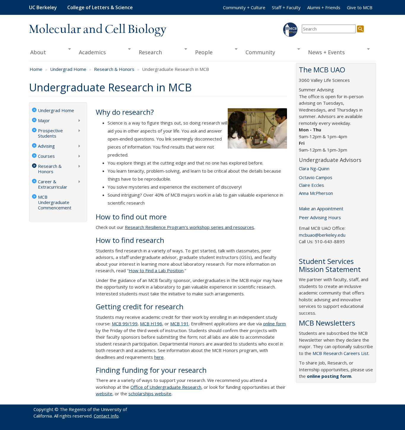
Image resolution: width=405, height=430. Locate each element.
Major (41, 121)
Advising (43, 146)
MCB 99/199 (125, 324)
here (159, 357)
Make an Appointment (321, 208)
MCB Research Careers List (340, 353)
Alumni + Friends (323, 7)
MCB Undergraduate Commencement (54, 202)
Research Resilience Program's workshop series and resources (189, 227)
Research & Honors (114, 69)
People (202, 52)
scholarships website (149, 393)
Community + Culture (244, 7)
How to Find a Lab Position (156, 270)
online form (274, 324)
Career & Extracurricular (49, 184)
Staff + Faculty (286, 7)
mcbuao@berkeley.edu (322, 235)
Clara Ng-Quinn (314, 168)
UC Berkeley (43, 7)
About (37, 52)
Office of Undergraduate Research (165, 387)
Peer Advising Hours (320, 217)
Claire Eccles (311, 185)
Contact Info (106, 416)
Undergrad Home (68, 69)
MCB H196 (151, 324)
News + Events (324, 52)
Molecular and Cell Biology (97, 30)
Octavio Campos (315, 177)
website (104, 393)
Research (148, 52)
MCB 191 (179, 324)
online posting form (329, 376)
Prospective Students (47, 133)
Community (258, 52)
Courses (43, 156)
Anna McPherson (316, 193)
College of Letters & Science (100, 7)
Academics (90, 52)
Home (36, 69)
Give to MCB (359, 7)
